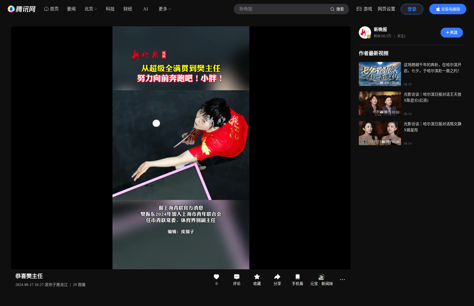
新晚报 (380, 29)
